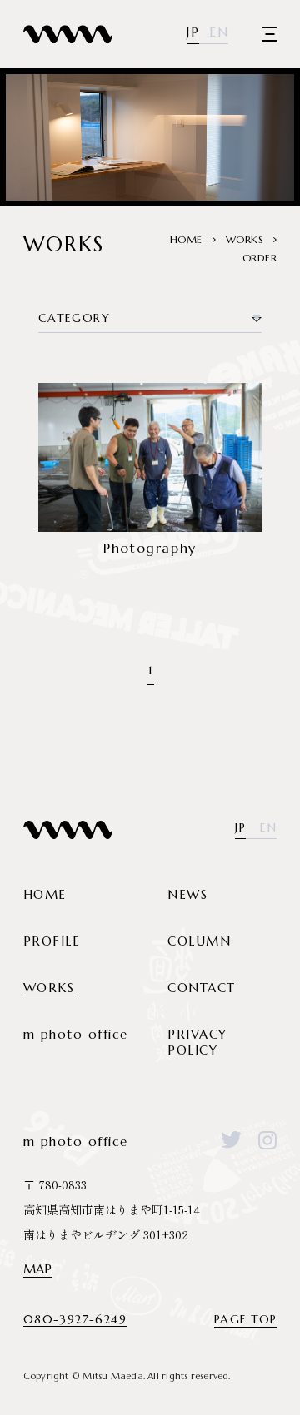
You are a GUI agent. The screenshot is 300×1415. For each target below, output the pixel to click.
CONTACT (202, 987)
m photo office (75, 1034)
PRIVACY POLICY (198, 1042)
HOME (45, 894)
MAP (37, 1269)
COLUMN (199, 941)
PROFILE (52, 941)
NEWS (188, 894)
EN (218, 32)
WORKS (49, 987)
